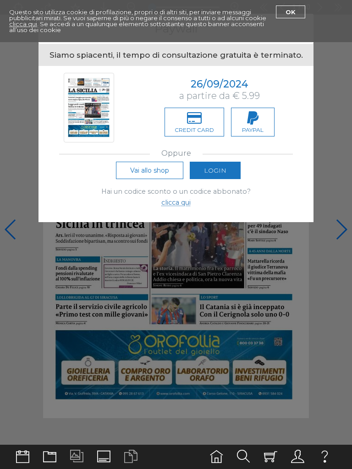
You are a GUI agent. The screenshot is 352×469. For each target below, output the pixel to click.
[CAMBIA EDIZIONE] (22, 457)
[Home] (216, 457)
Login (215, 170)
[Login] (297, 457)
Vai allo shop (149, 170)
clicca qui (23, 23)
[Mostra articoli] (131, 457)
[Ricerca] (243, 457)
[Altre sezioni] (49, 457)
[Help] (325, 457)
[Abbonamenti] (270, 457)
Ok (291, 12)
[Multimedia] (77, 457)
